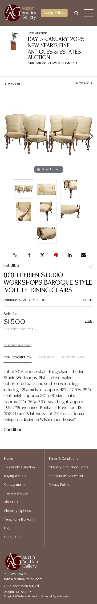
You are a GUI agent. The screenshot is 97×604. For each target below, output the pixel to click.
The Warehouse (16, 493)
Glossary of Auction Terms (68, 467)
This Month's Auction (19, 467)
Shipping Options (17, 511)
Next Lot (83, 83)
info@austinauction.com (23, 579)
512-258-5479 (15, 574)
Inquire (88, 300)
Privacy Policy (59, 484)
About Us (11, 502)
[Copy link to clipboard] (15, 255)
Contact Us (12, 537)
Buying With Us (15, 476)
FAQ (7, 528)
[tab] (18, 359)
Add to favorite (90, 266)
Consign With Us (54, 13)
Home (8, 458)
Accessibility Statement (66, 476)
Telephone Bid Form (19, 519)
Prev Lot (13, 84)
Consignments (14, 484)
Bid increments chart (17, 345)
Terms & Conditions (63, 458)
